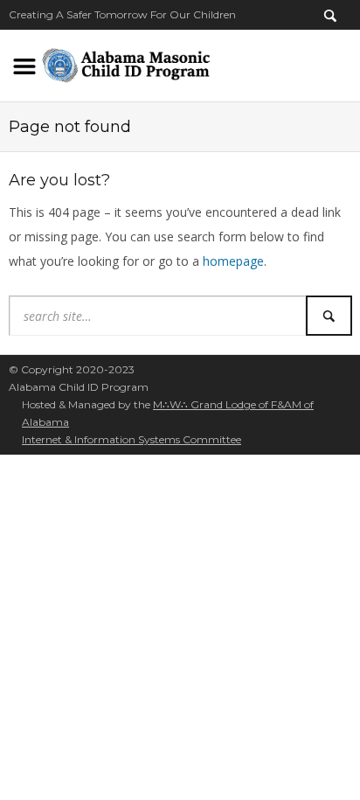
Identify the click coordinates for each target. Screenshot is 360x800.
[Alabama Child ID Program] (125, 62)
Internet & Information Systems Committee (131, 439)
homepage (233, 261)
